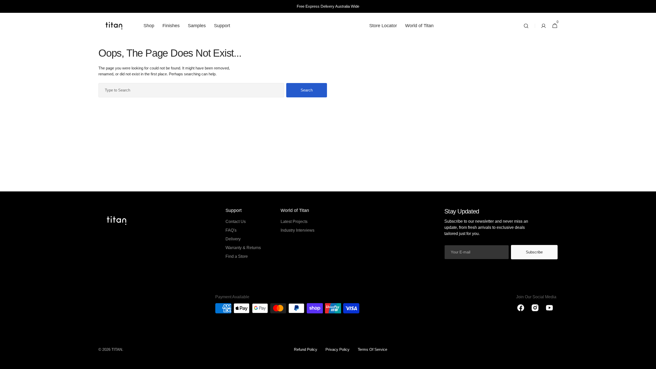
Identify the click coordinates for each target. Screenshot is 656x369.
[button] (526, 26)
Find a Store (236, 256)
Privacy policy (337, 349)
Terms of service (372, 349)
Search (307, 90)
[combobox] (191, 90)
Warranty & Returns (243, 247)
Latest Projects (294, 221)
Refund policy (305, 349)
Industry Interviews (297, 230)
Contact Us (235, 221)
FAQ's (231, 230)
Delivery (233, 239)
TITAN (116, 349)
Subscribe (534, 252)
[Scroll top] (650, 363)
